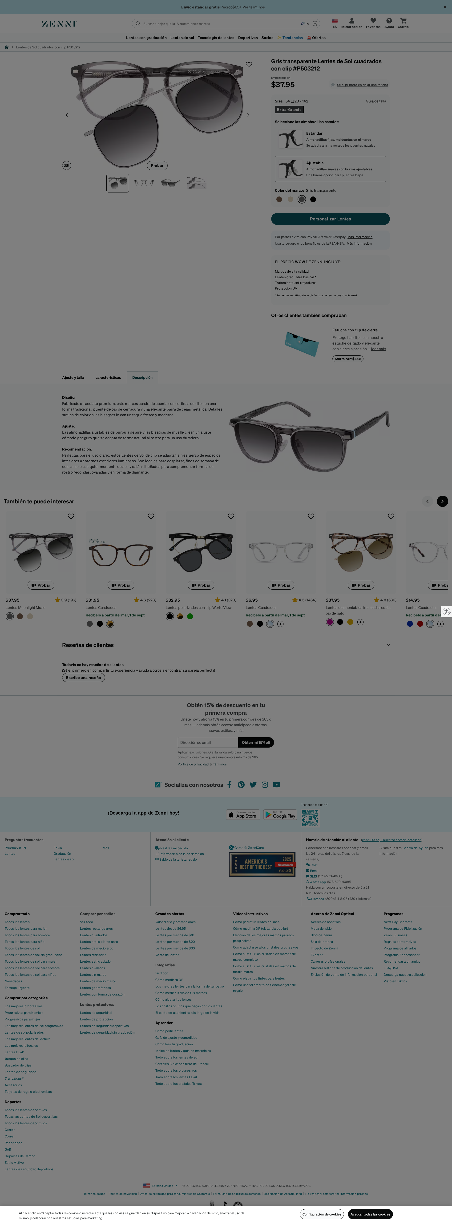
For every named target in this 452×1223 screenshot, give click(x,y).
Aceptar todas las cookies (370, 1214)
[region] (226, 1214)
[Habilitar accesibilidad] (446, 611)
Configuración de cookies (322, 1214)
